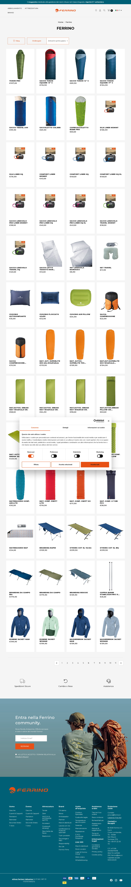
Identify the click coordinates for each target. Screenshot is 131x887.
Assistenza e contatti (96, 824)
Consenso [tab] (34, 427)
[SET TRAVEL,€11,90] (111, 251)
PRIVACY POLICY (22, 757)
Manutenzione (81, 828)
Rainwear (12, 820)
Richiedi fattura (97, 820)
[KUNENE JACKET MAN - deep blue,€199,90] (20, 622)
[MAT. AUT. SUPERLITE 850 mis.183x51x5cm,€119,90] (50, 344)
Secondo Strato (15, 823)
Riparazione (79, 831)
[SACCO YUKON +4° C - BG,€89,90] (81, 64)
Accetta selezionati (65, 464)
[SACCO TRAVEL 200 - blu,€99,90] (20, 111)
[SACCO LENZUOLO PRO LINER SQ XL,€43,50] (81, 204)
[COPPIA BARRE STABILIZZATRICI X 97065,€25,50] (111, 576)
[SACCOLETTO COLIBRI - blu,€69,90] (50, 111)
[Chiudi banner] (108, 421)
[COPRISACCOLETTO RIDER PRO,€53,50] (81, 111)
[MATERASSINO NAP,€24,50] (20, 531)
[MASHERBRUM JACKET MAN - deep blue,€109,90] (81, 622)
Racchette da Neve (47, 832)
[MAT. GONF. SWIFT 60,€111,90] (81, 484)
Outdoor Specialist (79, 813)
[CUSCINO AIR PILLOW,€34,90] (81, 297)
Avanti (121, 663)
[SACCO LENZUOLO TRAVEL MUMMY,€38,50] (111, 204)
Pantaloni (13, 817)
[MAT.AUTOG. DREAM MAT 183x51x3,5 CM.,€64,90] (50, 391)
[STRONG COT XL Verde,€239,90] (81, 531)
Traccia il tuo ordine (96, 813)
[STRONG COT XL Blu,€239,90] (111, 531)
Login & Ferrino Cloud (81, 853)
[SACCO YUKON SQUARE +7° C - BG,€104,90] (111, 64)
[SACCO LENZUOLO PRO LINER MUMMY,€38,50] (20, 204)
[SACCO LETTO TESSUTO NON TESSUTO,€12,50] (50, 251)
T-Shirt (11, 826)
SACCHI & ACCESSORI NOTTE (46, 818)
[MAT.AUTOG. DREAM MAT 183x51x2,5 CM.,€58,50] (20, 391)
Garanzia (78, 825)
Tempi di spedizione (96, 834)
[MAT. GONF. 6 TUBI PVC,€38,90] (111, 484)
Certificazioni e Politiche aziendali (64, 830)
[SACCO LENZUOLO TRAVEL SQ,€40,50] (20, 251)
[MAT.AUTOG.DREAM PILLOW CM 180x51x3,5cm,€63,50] (111, 391)
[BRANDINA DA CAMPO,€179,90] (50, 576)
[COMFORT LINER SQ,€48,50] (81, 157)
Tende (44, 810)
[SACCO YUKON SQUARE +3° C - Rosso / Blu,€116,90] (50, 64)
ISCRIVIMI (25, 746)
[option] (22, 683)
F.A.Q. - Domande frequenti (79, 836)
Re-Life (61, 847)
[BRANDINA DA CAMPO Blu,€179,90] (20, 576)
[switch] (54, 456)
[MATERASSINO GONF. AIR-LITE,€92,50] (20, 484)
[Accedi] (100, 10)
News (61, 813)
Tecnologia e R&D (64, 839)
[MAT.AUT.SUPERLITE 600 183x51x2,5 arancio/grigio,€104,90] (111, 344)
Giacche (12, 810)
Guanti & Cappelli (16, 813)
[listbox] (57, 41)
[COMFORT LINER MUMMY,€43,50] (50, 157)
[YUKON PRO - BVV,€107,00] (20, 64)
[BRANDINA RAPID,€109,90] (50, 531)
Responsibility (64, 843)
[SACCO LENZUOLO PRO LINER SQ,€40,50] (50, 204)
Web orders (80, 857)
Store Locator (80, 849)
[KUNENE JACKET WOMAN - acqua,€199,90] (50, 622)
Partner (62, 820)
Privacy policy (97, 852)
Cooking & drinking (46, 827)
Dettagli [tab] (65, 427)
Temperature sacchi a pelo (80, 821)
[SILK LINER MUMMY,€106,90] (111, 111)
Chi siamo (62, 810)
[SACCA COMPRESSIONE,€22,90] (111, 297)
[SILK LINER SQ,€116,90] (20, 157)
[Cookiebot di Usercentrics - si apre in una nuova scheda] (95, 420)
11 (115, 663)
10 (110, 663)
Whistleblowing (81, 860)
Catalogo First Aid (114, 818)
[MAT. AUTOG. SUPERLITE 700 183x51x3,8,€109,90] (81, 344)
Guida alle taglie (81, 817)
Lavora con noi (64, 826)
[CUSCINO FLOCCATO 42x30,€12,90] (50, 297)
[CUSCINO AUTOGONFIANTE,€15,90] (20, 297)
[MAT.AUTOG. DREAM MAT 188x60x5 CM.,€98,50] (81, 391)
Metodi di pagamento (96, 829)
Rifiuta (36, 464)
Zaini (44, 813)
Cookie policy (97, 855)
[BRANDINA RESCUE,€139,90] (81, 576)
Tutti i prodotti (64, 835)
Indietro (56, 663)
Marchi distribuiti (65, 823)
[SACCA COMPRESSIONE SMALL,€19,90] (20, 344)
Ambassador (64, 817)
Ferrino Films (64, 850)
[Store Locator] (96, 10)
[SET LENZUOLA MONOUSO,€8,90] (81, 251)
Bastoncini (46, 836)
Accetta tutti (95, 464)
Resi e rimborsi (97, 817)
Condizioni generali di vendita (96, 847)
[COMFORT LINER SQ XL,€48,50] (111, 157)
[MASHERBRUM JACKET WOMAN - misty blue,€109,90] (111, 622)
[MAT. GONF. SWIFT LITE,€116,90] (50, 484)
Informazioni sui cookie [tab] (96, 427)
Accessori (46, 823)
